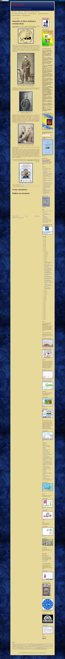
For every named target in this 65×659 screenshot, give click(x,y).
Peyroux (45, 645)
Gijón (39, 644)
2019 (44, 246)
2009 (44, 303)
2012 (44, 299)
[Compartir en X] (26, 184)
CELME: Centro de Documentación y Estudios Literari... (46, 193)
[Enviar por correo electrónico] (24, 184)
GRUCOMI (18, 4)
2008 (44, 304)
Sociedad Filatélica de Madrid (47, 462)
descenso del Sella (45, 646)
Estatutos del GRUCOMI (26, 15)
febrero (45, 292)
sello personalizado (38, 649)
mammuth (36, 652)
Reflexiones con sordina (46, 445)
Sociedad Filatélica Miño (46, 456)
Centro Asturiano (49, 643)
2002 (44, 312)
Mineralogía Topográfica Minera (47, 473)
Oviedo (34, 645)
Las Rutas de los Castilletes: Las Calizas (47, 181)
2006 (44, 307)
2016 (44, 250)
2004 (44, 310)
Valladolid (34, 646)
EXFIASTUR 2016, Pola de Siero (47, 183)
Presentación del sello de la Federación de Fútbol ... (47, 288)
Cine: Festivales (45, 213)
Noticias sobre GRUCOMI (32, 13)
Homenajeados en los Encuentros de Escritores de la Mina (47, 190)
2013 (44, 298)
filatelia (19, 648)
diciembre (45, 251)
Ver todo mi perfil (44, 561)
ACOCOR (13, 643)
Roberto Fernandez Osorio (20, 646)
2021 (44, 244)
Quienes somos (20, 11)
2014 (44, 297)
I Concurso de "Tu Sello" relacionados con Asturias (46, 186)
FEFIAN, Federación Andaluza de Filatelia (47, 465)
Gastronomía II (45, 217)
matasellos (20, 186)
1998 (44, 317)
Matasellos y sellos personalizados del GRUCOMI (31, 11)
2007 (44, 306)
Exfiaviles (22, 644)
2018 (44, 248)
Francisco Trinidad (31, 644)
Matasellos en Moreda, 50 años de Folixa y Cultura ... (48, 262)
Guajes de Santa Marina (46, 478)
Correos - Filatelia (45, 451)
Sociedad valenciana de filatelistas (47, 463)
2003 (44, 311)
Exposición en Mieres (47, 264)
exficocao (50, 646)
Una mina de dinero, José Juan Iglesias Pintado (47, 172)
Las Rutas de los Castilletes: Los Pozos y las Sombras (47, 175)
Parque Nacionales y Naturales (47, 221)
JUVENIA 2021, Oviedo (46, 187)
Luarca (20, 645)
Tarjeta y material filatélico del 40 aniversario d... (48, 278)
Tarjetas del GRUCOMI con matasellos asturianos (19, 13)
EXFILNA (13, 644)
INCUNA (44, 470)
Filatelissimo (45, 469)
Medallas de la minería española (47, 173)
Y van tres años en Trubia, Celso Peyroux (48, 283)
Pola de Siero (49, 645)
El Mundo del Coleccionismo (47, 468)
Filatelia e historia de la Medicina (47, 454)
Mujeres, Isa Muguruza (46, 218)
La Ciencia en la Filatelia (46, 452)
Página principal (14, 11)
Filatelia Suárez (45, 455)
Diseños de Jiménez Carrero (47, 214)
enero (45, 294)
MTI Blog (44, 477)
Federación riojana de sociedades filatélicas (47, 459)
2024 (44, 240)
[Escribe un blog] (25, 184)
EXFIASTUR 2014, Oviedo (47, 182)
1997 (44, 319)
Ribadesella (13, 646)
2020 (44, 245)
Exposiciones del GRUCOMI (16, 15)
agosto (45, 257)
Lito (16, 645)
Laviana (13, 645)
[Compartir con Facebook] (27, 184)
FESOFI (44, 448)
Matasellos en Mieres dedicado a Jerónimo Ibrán (48, 266)
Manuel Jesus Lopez (25, 645)
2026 (44, 237)
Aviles (31, 643)
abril (45, 290)
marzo (45, 291)
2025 (44, 239)
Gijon (35, 644)
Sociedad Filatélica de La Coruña (47, 457)
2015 (44, 295)
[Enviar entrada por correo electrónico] (23, 184)
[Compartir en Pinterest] (28, 184)
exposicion (14, 648)
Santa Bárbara (45, 170)
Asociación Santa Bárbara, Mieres (47, 479)
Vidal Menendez (39, 646)
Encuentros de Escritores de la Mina (43, 13)
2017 (44, 249)
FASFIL (44, 447)
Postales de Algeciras (46, 466)
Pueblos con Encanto (46, 222)
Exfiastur (18, 644)
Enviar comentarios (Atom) (20, 217)
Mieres (23, 186)
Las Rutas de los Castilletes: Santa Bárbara (47, 179)
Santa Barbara (27, 646)
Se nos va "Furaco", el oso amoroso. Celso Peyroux (47, 268)
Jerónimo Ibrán (17, 186)
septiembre (45, 255)
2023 (44, 241)
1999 (44, 316)
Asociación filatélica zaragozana (47, 460)
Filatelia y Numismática (46, 453)
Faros (44, 215)
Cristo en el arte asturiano (46, 446)
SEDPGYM (44, 471)
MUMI (44, 474)
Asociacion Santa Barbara (26, 643)
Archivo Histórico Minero (46, 476)
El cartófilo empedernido (46, 467)
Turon (31, 646)
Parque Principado (40, 645)
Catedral (44, 643)
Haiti (42, 644)
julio (45, 258)
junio (45, 259)
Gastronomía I (45, 216)
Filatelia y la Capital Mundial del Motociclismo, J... (48, 270)
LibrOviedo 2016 (46, 286)
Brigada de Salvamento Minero (38, 643)
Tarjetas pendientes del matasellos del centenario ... (48, 276)
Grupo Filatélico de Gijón (46, 449)
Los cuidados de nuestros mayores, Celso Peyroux (47, 285)
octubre (45, 254)
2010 (44, 302)
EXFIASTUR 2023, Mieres (47, 169)
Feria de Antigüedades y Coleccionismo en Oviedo (48, 272)
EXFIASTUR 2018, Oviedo (47, 184)
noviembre (45, 253)
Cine (43, 212)
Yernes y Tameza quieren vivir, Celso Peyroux (48, 274)
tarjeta (44, 649)
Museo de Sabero (45, 475)
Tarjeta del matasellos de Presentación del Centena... (48, 281)
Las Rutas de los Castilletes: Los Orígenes (47, 177)
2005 (44, 308)
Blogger (45, 652)
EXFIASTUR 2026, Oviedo (47, 168)
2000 (44, 315)
